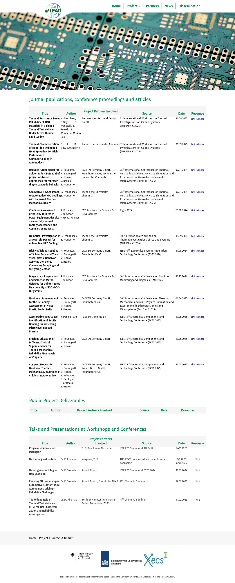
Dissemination (189, 6)
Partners (152, 6)
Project (132, 6)
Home (116, 6)
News (169, 6)
